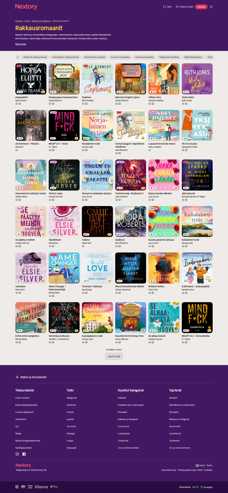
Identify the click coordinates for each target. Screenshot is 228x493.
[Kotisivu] (88, 7)
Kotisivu (19, 21)
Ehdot (200, 470)
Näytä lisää (20, 44)
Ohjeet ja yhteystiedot (33, 377)
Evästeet (208, 470)
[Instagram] (17, 454)
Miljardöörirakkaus (193, 57)
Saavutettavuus (169, 470)
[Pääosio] (211, 7)
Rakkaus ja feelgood (41, 21)
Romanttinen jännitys (94, 57)
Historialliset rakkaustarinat (65, 57)
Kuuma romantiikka (120, 57)
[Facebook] (24, 454)
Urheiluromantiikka (144, 57)
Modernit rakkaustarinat (35, 57)
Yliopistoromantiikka (169, 57)
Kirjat (27, 21)
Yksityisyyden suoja (187, 470)
